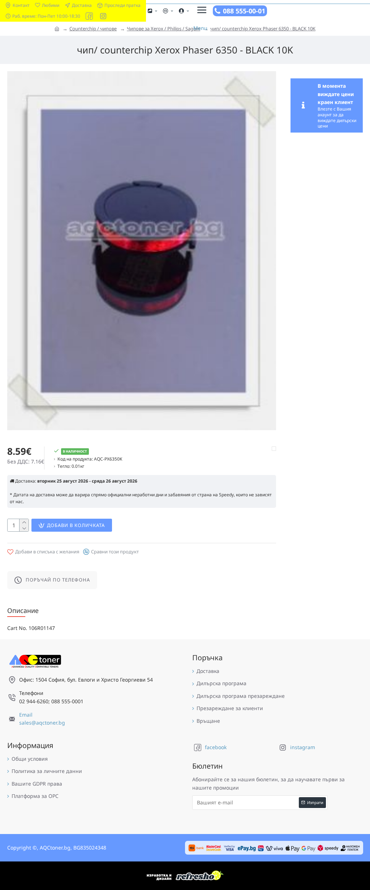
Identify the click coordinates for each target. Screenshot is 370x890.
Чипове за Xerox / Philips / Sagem (163, 28)
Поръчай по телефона (58, 579)
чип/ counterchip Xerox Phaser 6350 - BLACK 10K (262, 28)
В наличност (75, 451)
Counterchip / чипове (93, 28)
